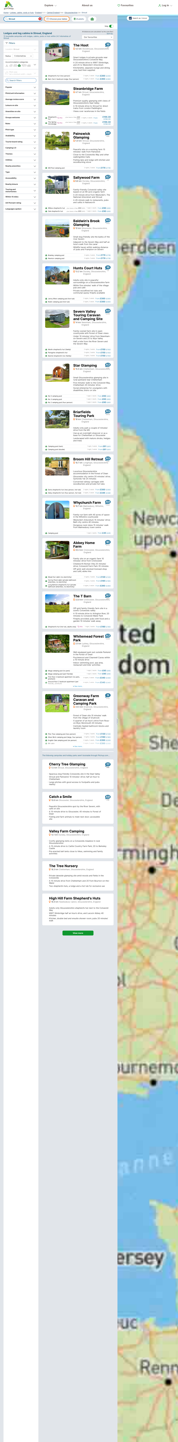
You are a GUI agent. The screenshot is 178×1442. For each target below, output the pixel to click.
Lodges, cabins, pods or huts (22, 13)
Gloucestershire (71, 13)
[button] (21, 64)
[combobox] (23, 18)
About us (87, 5)
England (38, 13)
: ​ (110, 33)
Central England (53, 13)
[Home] (9, 5)
